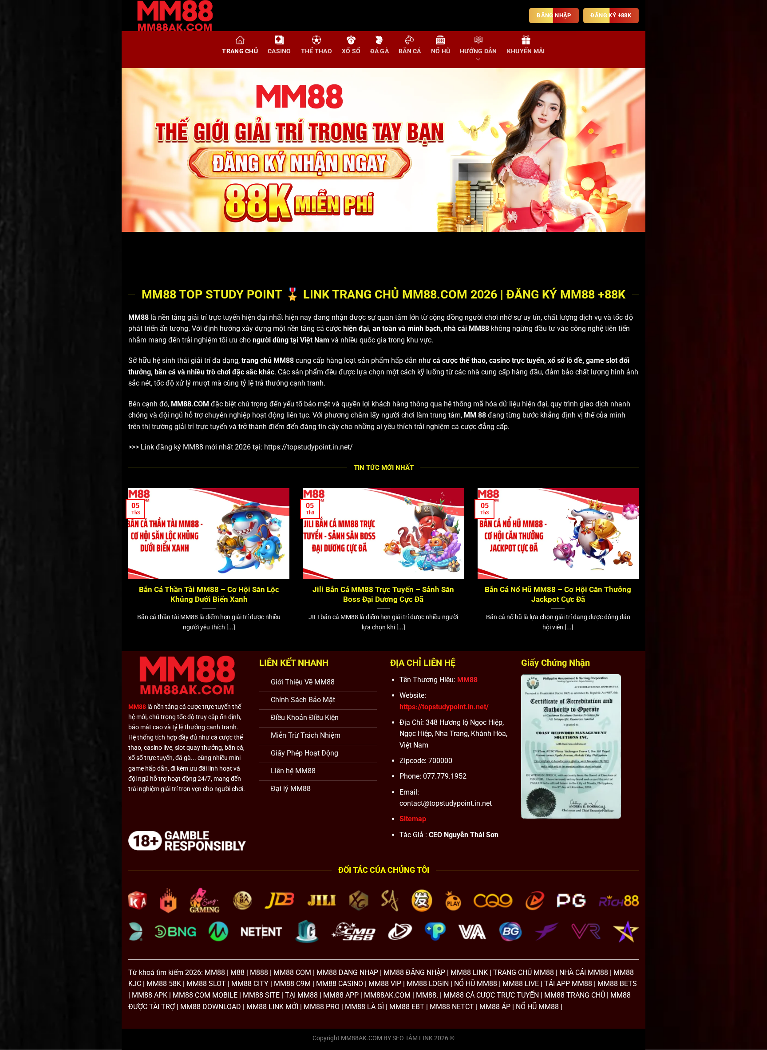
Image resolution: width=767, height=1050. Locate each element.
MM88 (138, 317)
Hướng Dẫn (478, 51)
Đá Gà (379, 51)
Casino (279, 51)
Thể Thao (316, 51)
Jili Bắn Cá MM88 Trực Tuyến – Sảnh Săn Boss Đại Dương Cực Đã (383, 594)
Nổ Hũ (440, 51)
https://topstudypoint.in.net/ (308, 447)
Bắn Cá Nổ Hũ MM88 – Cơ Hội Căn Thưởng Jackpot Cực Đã (558, 594)
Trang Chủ (240, 51)
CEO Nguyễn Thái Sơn (463, 835)
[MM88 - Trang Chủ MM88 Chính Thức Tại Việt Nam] (181, 15)
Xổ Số (351, 51)
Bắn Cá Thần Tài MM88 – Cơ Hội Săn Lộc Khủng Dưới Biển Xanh (209, 594)
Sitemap (412, 819)
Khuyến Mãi (526, 51)
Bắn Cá (410, 51)
